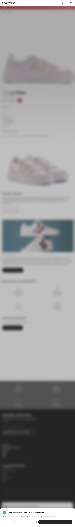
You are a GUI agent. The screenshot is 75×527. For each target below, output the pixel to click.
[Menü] (71, 3)
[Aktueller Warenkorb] (66, 3)
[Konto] (62, 3)
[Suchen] (58, 3)
